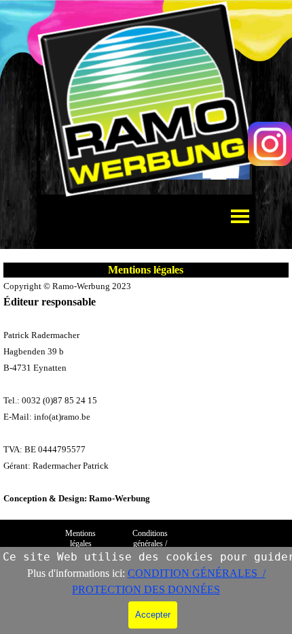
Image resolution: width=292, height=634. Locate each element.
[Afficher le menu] (240, 216)
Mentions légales (81, 538)
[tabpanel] (146, 392)
